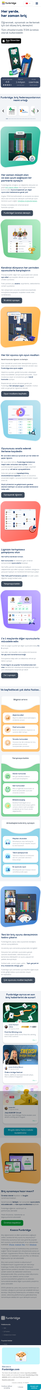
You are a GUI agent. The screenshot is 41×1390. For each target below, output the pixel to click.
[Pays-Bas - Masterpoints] (23, 111)
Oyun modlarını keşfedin (15, 394)
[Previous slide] (3, 111)
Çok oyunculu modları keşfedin (18, 980)
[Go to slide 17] (31, 118)
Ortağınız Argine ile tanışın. (27, 201)
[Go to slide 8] (17, 118)
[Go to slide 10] (20, 118)
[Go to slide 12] (23, 118)
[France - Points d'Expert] (11, 111)
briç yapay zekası (11, 187)
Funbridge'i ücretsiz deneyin (17, 213)
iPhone (11, 1245)
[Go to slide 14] (26, 118)
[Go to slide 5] (12, 118)
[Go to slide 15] (28, 118)
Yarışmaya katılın (12, 584)
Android (18, 1245)
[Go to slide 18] (33, 118)
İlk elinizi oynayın (12, 300)
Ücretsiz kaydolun (12, 1223)
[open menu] (37, 3)
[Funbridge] (9, 3)
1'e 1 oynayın (10, 675)
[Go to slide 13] (25, 118)
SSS (5, 1328)
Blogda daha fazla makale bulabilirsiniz (20, 1131)
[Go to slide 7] (15, 118)
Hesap (5, 1344)
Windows (33, 1245)
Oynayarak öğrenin (13, 495)
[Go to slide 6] (14, 118)
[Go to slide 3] (9, 118)
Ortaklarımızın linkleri (10, 1335)
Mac (23, 1245)
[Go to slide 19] (34, 118)
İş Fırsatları (7, 1331)
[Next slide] (38, 111)
